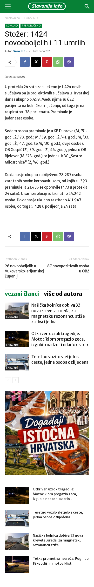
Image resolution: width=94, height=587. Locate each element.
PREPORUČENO (31, 25)
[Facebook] (25, 62)
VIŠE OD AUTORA (63, 294)
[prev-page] (8, 380)
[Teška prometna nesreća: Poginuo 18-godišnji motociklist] (17, 564)
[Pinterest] (47, 62)
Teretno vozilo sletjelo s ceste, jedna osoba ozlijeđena (59, 359)
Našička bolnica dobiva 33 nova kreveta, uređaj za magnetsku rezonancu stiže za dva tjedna (58, 313)
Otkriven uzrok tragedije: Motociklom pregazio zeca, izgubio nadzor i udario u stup (59, 339)
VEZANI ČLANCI (22, 294)
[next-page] (16, 380)
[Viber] (69, 62)
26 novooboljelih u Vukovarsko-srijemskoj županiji (24, 271)
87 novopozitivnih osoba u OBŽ (68, 268)
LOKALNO (31, 18)
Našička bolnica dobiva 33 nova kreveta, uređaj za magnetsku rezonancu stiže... (58, 540)
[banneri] (47, 433)
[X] (36, 62)
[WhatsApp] (58, 62)
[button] (7, 6)
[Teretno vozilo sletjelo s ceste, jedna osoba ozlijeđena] (17, 362)
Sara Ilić (19, 51)
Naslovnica (12, 18)
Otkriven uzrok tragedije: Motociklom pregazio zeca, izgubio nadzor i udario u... (55, 494)
